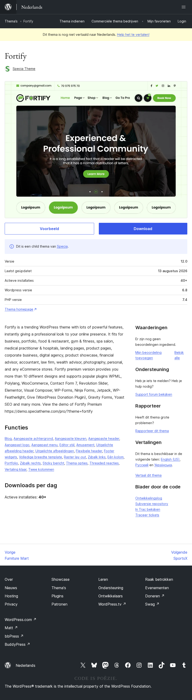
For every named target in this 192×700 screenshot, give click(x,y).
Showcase (61, 579)
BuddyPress (17, 644)
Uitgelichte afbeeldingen (54, 451)
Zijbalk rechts (30, 463)
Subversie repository (151, 504)
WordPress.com (21, 619)
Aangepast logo (17, 445)
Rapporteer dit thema (152, 431)
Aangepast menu (44, 445)
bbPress (14, 636)
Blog (8, 438)
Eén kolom (115, 457)
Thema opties (77, 463)
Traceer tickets (147, 515)
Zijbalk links (97, 457)
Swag (152, 604)
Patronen (59, 604)
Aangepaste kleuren (70, 438)
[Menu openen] (184, 7)
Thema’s (11, 21)
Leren (103, 579)
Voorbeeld (49, 228)
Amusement (85, 445)
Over (9, 579)
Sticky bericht (53, 463)
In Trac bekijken (147, 509)
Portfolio (11, 463)
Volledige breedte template (40, 457)
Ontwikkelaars (110, 596)
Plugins (57, 596)
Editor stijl (66, 445)
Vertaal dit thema (148, 475)
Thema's (59, 587)
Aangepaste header (103, 438)
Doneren (155, 596)
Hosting (11, 596)
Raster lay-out (75, 457)
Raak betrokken (159, 579)
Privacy (11, 604)
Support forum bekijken (153, 394)
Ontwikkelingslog (148, 498)
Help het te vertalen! (133, 34)
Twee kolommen (41, 469)
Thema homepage (19, 309)
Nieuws (11, 587)
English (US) (170, 459)
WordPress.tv (112, 604)
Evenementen (157, 587)
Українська (163, 465)
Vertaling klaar (15, 469)
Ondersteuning (110, 587)
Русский (141, 465)
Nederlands (25, 665)
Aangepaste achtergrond (33, 438)
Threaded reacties (104, 463)
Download (143, 228)
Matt (11, 627)
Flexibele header (89, 451)
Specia (62, 246)
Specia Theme (24, 69)
